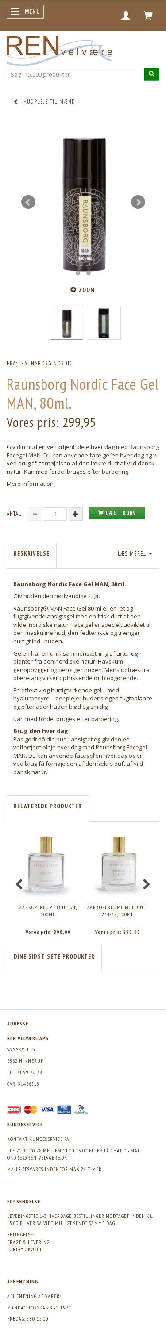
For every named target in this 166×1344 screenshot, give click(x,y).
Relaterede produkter (48, 806)
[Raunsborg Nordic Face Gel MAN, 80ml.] (83, 202)
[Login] (126, 15)
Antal (15, 514)
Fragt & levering (28, 1242)
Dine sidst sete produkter (54, 956)
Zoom (87, 290)
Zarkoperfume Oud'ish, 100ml (48, 911)
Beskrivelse (32, 553)
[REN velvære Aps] (59, 49)
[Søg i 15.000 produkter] (151, 74)
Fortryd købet (24, 1249)
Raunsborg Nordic (47, 363)
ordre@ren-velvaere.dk (37, 1157)
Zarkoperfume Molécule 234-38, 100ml (118, 911)
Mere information (30, 484)
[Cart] (148, 15)
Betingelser (21, 1234)
